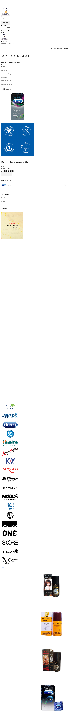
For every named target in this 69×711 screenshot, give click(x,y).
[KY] (10, 461)
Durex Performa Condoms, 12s (14, 162)
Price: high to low (6, 84)
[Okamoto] (10, 524)
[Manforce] (10, 479)
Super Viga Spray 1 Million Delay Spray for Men (51, 603)
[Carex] (10, 415)
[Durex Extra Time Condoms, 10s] (52, 698)
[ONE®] (10, 533)
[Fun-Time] (10, 434)
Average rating (6, 74)
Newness (4, 77)
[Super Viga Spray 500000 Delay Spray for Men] (52, 660)
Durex (3, 166)
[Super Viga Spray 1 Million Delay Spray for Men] (52, 585)
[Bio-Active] (10, 406)
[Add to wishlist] (8, 158)
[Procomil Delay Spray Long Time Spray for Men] (52, 623)
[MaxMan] (10, 488)
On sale (3, 198)
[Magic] (10, 470)
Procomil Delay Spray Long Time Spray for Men (51, 640)
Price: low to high (6, 81)
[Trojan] (10, 551)
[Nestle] (10, 506)
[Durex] (10, 424)
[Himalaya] (10, 443)
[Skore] (10, 542)
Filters (3, 64)
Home (2, 62)
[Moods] (10, 497)
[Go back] (3, 51)
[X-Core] (10, 560)
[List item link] (17, 598)
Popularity (4, 70)
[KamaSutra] (10, 452)
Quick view (3, 158)
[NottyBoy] (10, 515)
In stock (3, 201)
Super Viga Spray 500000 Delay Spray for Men (51, 677)
